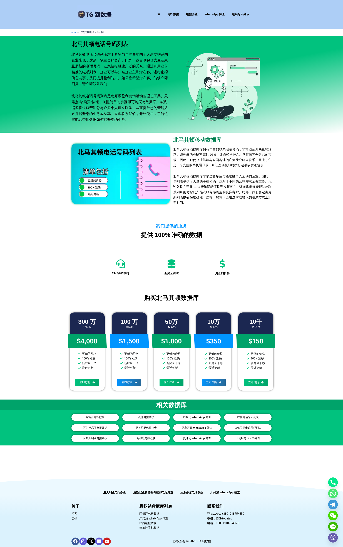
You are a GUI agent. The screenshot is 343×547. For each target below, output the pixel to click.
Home (73, 32)
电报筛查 (192, 14)
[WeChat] (333, 515)
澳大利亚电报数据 (114, 492)
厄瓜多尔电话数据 (191, 492)
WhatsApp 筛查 (215, 14)
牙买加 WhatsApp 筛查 (225, 492)
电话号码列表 (240, 14)
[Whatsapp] (333, 493)
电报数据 (173, 14)
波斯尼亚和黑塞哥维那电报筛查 (153, 492)
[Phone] (333, 482)
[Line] (333, 526)
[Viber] (333, 538)
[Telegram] (333, 504)
